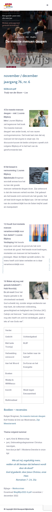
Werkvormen (18, 488)
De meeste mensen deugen (32, 416)
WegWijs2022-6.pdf (23, 492)
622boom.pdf (10, 89)
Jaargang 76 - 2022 (22, 37)
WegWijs (33, 37)
